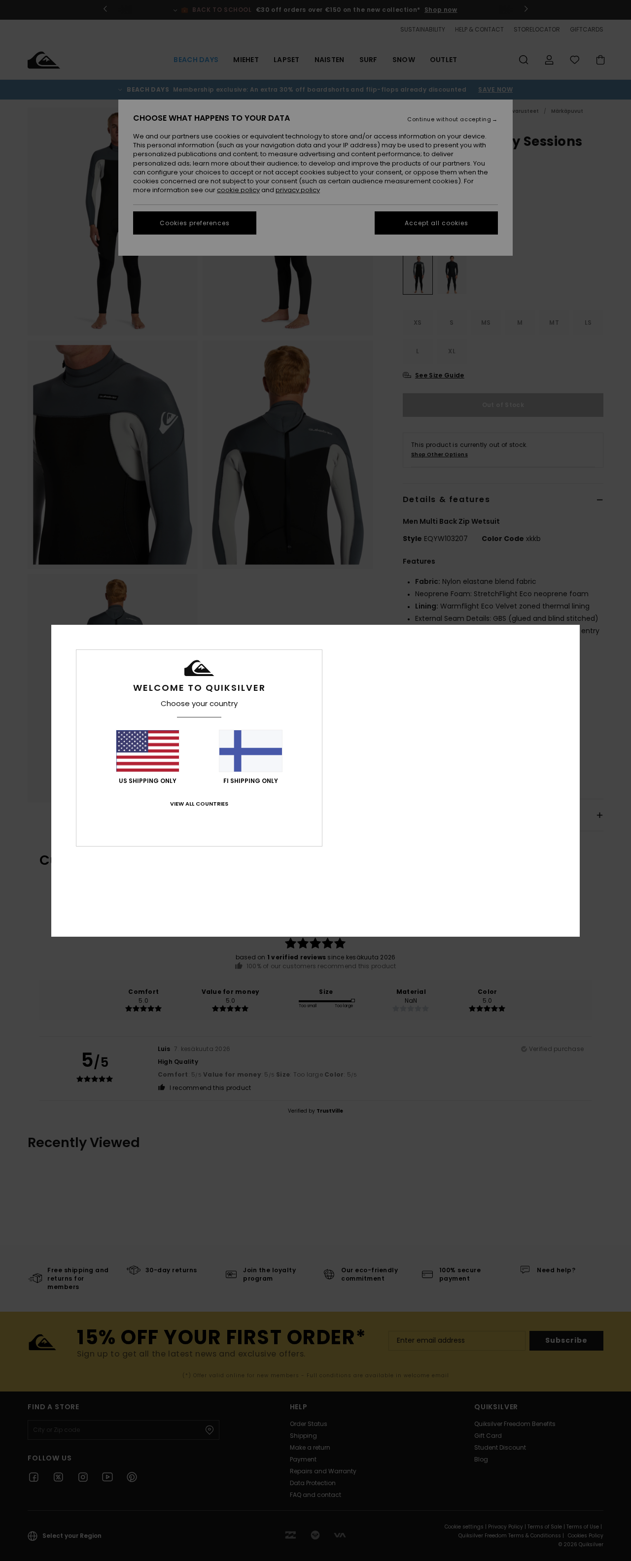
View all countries (199, 804)
